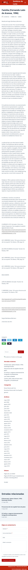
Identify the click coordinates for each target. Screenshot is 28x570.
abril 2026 (6, 402)
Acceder (6, 482)
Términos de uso (12, 566)
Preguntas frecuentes (21, 566)
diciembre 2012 (8, 444)
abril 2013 (6, 438)
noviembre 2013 (8, 430)
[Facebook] (4, 340)
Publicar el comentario (8, 560)
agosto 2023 (7, 404)
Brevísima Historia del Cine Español (13, 390)
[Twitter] (9, 340)
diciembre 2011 (8, 455)
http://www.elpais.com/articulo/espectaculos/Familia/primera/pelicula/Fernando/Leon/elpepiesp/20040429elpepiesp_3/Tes (14, 231)
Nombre (5, 528)
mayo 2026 (7, 400)
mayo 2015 (7, 417)
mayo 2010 (7, 466)
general (20, 16)
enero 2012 (7, 453)
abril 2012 (6, 451)
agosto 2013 (7, 432)
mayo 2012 (7, 449)
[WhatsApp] (4, 343)
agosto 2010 (7, 464)
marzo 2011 (7, 459)
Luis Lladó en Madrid (9, 376)
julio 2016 (6, 415)
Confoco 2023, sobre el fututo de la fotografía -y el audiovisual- (13, 379)
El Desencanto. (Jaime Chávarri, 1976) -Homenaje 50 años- (14, 365)
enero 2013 (7, 442)
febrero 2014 (7, 428)
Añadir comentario (7, 542)
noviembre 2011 (8, 457)
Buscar (21, 351)
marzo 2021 (7, 410)
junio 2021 (6, 408)
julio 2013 (6, 434)
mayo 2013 (7, 436)
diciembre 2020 (8, 413)
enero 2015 (7, 419)
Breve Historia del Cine (10, 388)
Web (4, 537)
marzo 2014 (7, 425)
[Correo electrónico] (9, 343)
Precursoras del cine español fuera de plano (13, 369)
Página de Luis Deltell (9, 473)
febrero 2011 (7, 462)
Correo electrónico (7, 533)
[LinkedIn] (15, 340)
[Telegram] (20, 340)
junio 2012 (6, 447)
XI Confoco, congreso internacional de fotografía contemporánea (14, 373)
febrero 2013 (7, 440)
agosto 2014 (7, 423)
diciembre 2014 (8, 421)
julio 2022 (6, 406)
